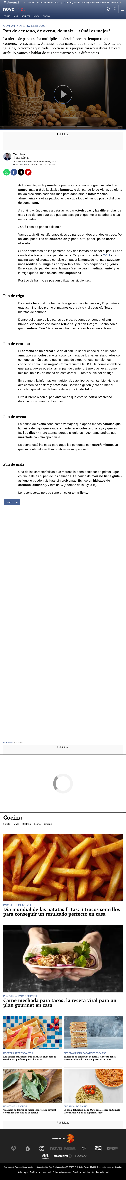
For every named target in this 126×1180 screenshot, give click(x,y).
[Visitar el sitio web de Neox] (42, 1148)
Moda (36, 16)
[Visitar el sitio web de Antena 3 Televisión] (13, 1148)
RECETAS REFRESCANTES (18, 1053)
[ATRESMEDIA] (63, 1138)
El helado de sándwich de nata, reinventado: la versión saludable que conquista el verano (90, 1058)
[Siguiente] (120, 2)
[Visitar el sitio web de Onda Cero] (98, 1148)
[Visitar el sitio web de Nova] (56, 1148)
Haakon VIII (113, 2)
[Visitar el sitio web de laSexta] (27, 1148)
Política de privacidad (40, 1172)
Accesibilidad (102, 1172)
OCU (106, 255)
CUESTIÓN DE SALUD (75, 1106)
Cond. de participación (83, 1172)
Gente (7, 16)
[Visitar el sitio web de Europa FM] (112, 1148)
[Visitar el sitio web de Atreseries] (84, 1148)
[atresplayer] (108, 9)
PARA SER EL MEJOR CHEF (18, 905)
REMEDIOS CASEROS (15, 1106)
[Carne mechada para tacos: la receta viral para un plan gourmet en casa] (63, 959)
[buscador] (115, 9)
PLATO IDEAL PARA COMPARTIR (20, 996)
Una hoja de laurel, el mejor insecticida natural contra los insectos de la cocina (29, 1111)
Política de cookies (61, 1172)
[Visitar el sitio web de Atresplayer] (63, 1156)
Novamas (8, 742)
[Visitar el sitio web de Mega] (70, 1148)
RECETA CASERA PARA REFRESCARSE (85, 1053)
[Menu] (122, 9)
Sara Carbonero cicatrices (40, 2)
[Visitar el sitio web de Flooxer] (80, 1156)
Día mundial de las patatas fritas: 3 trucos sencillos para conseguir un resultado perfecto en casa (61, 912)
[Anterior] (24, 2)
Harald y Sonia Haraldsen (94, 2)
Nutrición (12, 502)
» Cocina (18, 742)
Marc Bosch (20, 154)
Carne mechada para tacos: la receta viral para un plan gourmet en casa (59, 1003)
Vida (16, 16)
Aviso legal (23, 1172)
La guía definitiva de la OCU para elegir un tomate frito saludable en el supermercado (92, 1111)
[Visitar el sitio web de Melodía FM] (45, 1156)
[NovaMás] (16, 9)
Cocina (46, 16)
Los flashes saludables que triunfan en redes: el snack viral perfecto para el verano (29, 1058)
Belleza (25, 16)
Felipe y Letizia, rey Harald (67, 2)
